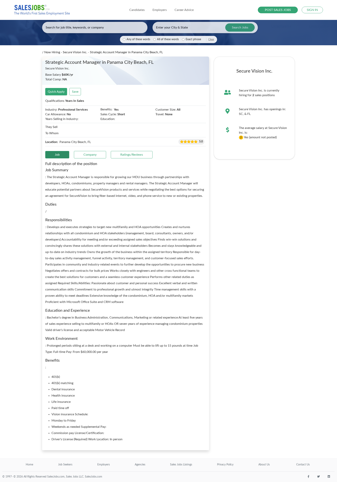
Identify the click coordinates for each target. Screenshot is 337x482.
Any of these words (138, 39)
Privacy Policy (225, 464)
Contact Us (303, 464)
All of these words (168, 39)
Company (90, 154)
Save (75, 91)
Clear (211, 39)
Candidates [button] (137, 10)
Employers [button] (160, 10)
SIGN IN (312, 10)
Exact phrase (193, 39)
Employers (103, 464)
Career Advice (184, 10)
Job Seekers (65, 464)
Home (29, 464)
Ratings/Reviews (131, 154)
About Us (264, 464)
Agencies (140, 464)
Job (57, 154)
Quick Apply (56, 91)
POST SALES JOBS (278, 10)
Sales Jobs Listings (181, 464)
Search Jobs (240, 27)
